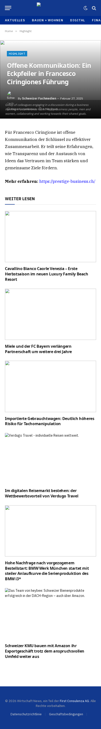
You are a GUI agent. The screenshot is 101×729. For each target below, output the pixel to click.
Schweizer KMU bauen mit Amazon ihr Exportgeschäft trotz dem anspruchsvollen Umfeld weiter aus (44, 651)
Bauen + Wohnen (47, 20)
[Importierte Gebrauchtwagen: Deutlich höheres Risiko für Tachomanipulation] (50, 386)
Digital (77, 20)
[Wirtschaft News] (50, 8)
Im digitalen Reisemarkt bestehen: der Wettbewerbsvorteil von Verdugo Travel (41, 493)
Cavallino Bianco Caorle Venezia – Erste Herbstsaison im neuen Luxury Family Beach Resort (46, 274)
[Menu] (8, 7)
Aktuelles (15, 20)
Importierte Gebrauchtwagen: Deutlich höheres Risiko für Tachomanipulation (49, 421)
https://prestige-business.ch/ (67, 181)
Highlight (17, 53)
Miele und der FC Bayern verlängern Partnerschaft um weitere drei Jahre (38, 349)
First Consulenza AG (74, 701)
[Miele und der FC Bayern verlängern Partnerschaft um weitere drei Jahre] (50, 314)
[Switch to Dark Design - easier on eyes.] (85, 8)
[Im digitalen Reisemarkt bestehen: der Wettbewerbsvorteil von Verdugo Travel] (50, 458)
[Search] (93, 7)
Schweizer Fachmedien (39, 98)
